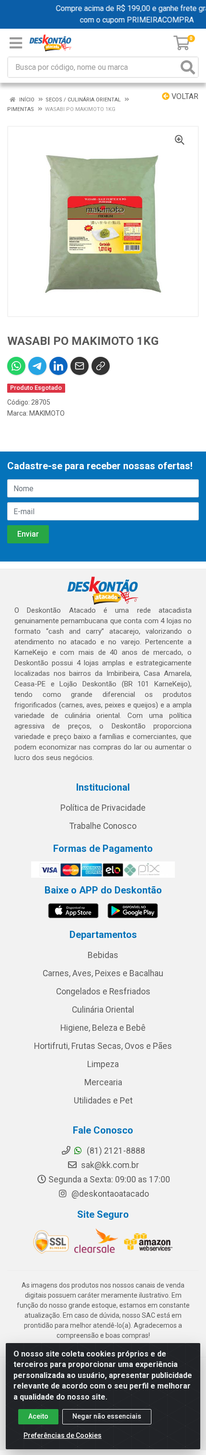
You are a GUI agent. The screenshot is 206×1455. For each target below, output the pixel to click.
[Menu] (15, 43)
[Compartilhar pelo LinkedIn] (58, 366)
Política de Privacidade (103, 808)
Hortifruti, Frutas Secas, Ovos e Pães (103, 1046)
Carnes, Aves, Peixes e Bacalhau (103, 973)
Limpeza (103, 1064)
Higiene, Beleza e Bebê (103, 1028)
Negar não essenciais (106, 1416)
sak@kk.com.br (109, 1165)
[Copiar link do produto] (101, 366)
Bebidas (103, 955)
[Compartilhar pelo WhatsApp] (16, 366)
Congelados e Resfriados (103, 991)
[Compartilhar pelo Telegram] (37, 366)
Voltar (184, 96)
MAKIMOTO (47, 413)
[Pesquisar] (188, 67)
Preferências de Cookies (62, 1435)
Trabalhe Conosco (103, 826)
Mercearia (103, 1082)
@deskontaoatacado (109, 1194)
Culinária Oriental (103, 1009)
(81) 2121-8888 (115, 1151)
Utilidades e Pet (103, 1100)
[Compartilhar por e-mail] (79, 366)
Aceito (38, 1416)
